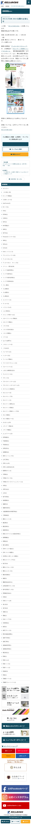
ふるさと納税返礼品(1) (9, 370)
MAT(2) (5, 222)
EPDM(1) (5, 214)
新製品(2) (5, 541)
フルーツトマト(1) (7, 366)
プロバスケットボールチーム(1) (11, 385)
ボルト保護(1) (6, 415)
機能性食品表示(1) (7, 582)
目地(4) (5, 597)
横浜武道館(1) (6, 574)
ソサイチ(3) (6, 325)
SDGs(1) (5, 244)
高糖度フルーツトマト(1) (9, 682)
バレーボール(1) (7, 351)
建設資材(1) (6, 526)
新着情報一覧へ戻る (16, 179)
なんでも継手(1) (7, 340)
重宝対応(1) (6, 652)
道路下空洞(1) (6, 637)
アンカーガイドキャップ (19, 46)
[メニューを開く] (28, 2)
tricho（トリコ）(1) (8, 251)
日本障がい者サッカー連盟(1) (10, 556)
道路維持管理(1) (7, 645)
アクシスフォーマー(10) (9, 255)
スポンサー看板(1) (7, 322)
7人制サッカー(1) (7, 199)
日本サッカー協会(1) (8, 548)
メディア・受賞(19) (8, 426)
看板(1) (5, 615)
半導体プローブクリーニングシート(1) (13, 481)
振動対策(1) (6, 530)
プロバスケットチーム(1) (9, 381)
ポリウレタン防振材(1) (9, 389)
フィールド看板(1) (7, 359)
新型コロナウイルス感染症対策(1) (12, 533)
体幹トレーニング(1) (8, 455)
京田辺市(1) (6, 448)
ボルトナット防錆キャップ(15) (11, 411)
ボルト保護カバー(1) (8, 418)
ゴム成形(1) (6, 292)
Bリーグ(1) (6, 207)
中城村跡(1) (6, 441)
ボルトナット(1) (7, 400)
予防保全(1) (6, 444)
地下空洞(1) (6, 496)
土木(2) (5, 493)
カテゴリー (6, 188)
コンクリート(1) (7, 299)
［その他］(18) (7, 192)
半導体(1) (5, 474)
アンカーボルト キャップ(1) (10, 262)
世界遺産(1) (6, 437)
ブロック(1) (6, 378)
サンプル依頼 (16, 821)
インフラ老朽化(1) (7, 274)
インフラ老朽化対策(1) (9, 277)
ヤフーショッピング (22, 750)
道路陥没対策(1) (7, 649)
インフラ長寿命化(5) (8, 281)
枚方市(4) (5, 563)
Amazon (8, 755)
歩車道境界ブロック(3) (9, 585)
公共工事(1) (6, 459)
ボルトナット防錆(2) (8, 407)
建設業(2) (5, 522)
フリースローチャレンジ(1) (10, 363)
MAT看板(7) (6, 225)
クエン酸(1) (6, 285)
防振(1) (5, 656)
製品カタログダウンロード (17, 726)
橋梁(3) (5, 578)
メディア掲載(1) (7, 429)
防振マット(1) (6, 667)
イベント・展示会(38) (8, 266)
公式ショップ (22, 755)
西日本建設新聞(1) (7, 634)
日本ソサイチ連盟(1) (8, 552)
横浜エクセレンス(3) (8, 567)
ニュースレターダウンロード (17, 740)
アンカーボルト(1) (7, 259)
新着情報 (7, 6)
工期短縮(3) (6, 515)
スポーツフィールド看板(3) (10, 318)
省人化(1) (5, 604)
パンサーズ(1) (6, 355)
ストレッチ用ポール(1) (9, 314)
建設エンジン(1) (7, 519)
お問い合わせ (16, 144)
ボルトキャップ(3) (7, 396)
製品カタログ (16, 154)
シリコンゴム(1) (7, 307)
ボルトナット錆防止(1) (9, 404)
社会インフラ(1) (7, 619)
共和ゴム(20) (6, 463)
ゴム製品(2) (6, 296)
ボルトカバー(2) (7, 392)
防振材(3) (5, 671)
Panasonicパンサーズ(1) (9, 236)
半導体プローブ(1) (7, 478)
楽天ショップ (8, 750)
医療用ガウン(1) (7, 470)
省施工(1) (5, 611)
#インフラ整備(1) (7, 196)
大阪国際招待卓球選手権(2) (10, 511)
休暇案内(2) (6, 452)
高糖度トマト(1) (7, 678)
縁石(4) (5, 626)
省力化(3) (5, 608)
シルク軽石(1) (6, 311)
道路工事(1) (6, 641)
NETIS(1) (5, 233)
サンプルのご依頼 (17, 149)
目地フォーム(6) (7, 600)
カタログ (26, 821)
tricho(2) (5, 248)
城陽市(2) (5, 504)
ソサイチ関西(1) (7, 333)
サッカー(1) (6, 303)
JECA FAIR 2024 (13, 26)
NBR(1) (5, 229)
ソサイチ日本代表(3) (8, 329)
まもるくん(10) (7, 422)
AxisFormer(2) (6, 203)
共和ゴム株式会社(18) (8, 467)
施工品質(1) (6, 545)
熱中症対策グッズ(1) (8, 589)
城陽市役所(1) (6, 507)
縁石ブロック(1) (7, 630)
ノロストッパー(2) (7, 344)
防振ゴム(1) (6, 660)
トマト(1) (5, 337)
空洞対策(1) (6, 623)
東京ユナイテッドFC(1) (9, 559)
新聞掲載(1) (6, 537)
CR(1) (4, 210)
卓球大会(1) (6, 489)
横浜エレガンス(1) (7, 571)
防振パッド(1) (6, 663)
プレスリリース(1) (7, 374)
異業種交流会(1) (7, 593)
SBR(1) (5, 240)
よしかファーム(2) (7, 433)
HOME (2, 6)
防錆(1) (5, 675)
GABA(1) (5, 218)
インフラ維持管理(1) (8, 270)
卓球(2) (5, 485)
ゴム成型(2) (6, 288)
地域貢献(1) (6, 500)
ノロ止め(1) (6, 348)
